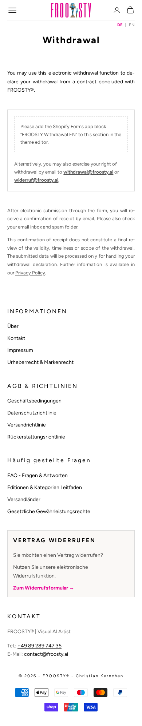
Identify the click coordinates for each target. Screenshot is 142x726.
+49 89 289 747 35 (39, 646)
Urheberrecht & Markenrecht (40, 362)
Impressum (20, 350)
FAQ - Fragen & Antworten (37, 475)
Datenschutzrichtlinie (31, 413)
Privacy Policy (30, 272)
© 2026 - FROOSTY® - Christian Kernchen (71, 676)
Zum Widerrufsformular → (43, 588)
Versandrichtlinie (26, 425)
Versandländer (23, 499)
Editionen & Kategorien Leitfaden (44, 487)
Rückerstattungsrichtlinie (36, 437)
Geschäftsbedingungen (34, 401)
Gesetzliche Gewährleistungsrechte (48, 511)
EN (132, 25)
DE (119, 25)
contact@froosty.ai (46, 654)
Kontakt (16, 338)
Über (13, 326)
